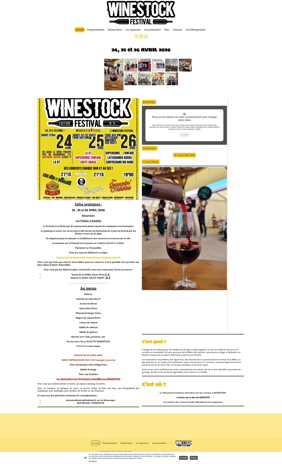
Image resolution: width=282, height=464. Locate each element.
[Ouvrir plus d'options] (171, 443)
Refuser (194, 458)
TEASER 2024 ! (149, 148)
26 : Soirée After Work (184, 155)
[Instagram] (141, 36)
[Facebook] (136, 36)
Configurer (93, 461)
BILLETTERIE (149, 102)
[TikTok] (146, 36)
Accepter (184, 135)
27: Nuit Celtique (150, 162)
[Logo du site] (141, 13)
